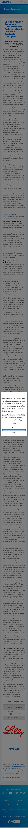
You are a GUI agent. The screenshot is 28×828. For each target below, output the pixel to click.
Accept (14, 427)
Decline (14, 432)
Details (14, 423)
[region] (14, 414)
